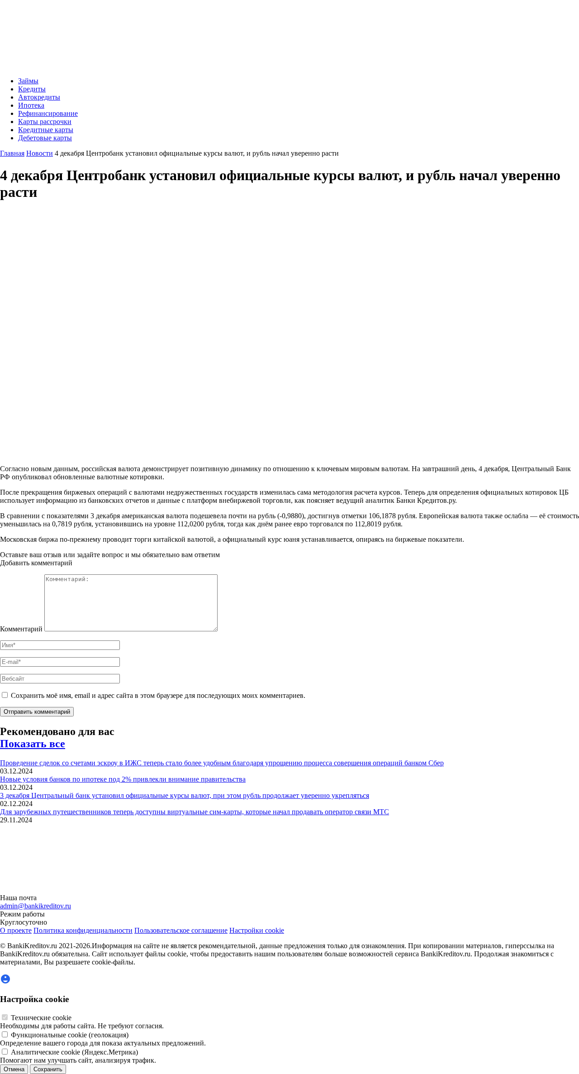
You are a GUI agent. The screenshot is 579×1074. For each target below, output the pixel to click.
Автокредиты (39, 97)
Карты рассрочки (44, 121)
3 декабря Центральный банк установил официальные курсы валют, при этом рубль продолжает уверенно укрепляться (184, 795)
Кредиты (32, 89)
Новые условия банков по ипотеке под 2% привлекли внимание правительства (123, 779)
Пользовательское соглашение (181, 930)
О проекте (16, 930)
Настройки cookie (256, 930)
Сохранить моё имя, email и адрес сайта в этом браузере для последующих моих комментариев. (158, 695)
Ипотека (31, 105)
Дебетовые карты (45, 138)
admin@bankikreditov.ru (35, 906)
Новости (39, 153)
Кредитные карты (45, 130)
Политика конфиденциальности (83, 930)
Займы (28, 81)
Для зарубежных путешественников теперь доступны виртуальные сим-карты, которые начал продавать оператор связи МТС (194, 812)
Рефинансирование (48, 113)
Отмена (14, 1069)
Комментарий (21, 629)
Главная (12, 153)
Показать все (32, 743)
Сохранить (47, 1069)
